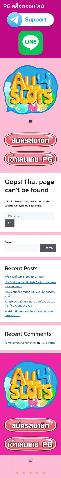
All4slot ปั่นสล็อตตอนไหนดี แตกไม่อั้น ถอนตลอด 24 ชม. (29, 313)
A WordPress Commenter (20, 343)
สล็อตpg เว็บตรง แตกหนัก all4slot (24, 277)
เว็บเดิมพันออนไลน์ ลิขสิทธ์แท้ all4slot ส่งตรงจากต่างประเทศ (30, 284)
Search (9, 242)
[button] (30, 121)
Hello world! (48, 343)
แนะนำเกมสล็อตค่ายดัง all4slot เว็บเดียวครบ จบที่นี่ (30, 294)
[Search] (9, 223)
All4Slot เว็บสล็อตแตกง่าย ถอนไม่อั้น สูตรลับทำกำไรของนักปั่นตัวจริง (30, 303)
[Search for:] (29, 215)
